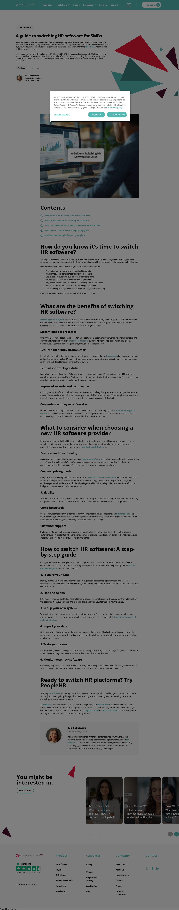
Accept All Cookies (116, 114)
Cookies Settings (62, 114)
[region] (90, 106)
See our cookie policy (113, 107)
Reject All (96, 114)
